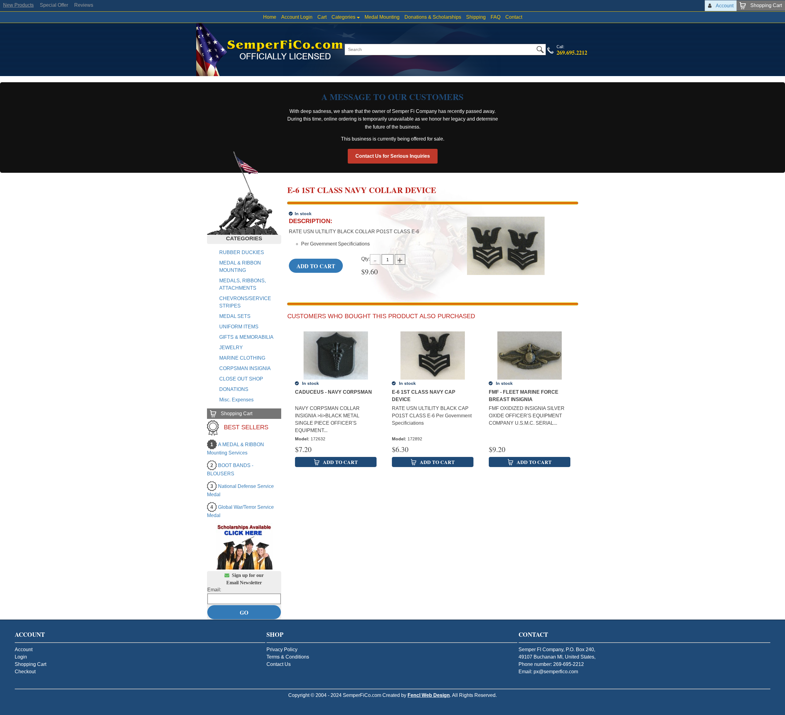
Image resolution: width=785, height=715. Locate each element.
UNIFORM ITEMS (238, 326)
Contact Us (278, 664)
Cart (322, 17)
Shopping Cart (30, 664)
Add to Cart (316, 266)
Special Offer (54, 5)
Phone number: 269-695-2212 (551, 664)
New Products (18, 5)
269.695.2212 (572, 52)
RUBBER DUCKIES (241, 252)
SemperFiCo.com (362, 695)
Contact (513, 17)
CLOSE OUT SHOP (241, 378)
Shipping (476, 17)
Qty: (365, 258)
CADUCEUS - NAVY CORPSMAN (333, 392)
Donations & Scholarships (432, 17)
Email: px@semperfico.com (548, 671)
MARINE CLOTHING (242, 358)
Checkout (25, 671)
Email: (214, 589)
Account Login (296, 17)
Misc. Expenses (236, 399)
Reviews (83, 5)
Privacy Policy (281, 649)
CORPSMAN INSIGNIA (245, 368)
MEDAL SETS (235, 316)
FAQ (495, 17)
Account (24, 649)
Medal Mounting (382, 17)
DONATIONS (233, 389)
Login (21, 656)
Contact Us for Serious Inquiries (392, 156)
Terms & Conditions (287, 656)
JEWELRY (231, 347)
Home (269, 17)
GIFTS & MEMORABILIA (246, 337)
